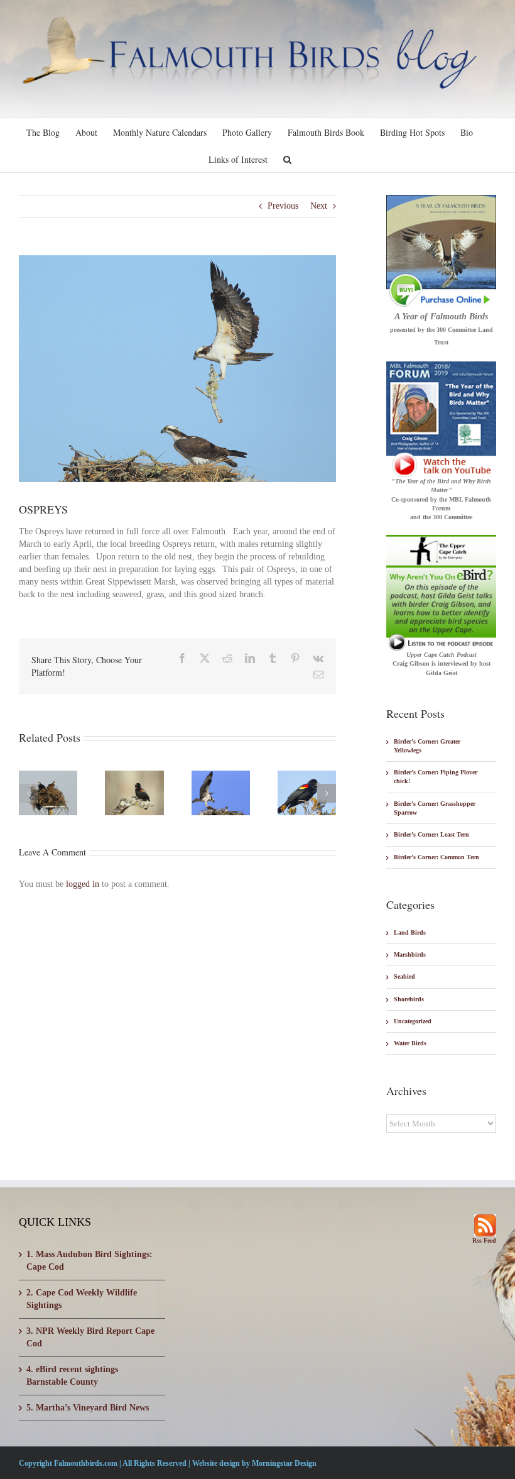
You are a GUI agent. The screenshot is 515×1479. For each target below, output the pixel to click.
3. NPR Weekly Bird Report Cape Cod (90, 1337)
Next (318, 206)
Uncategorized (412, 1021)
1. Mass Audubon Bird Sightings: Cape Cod (89, 1261)
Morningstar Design (284, 1463)
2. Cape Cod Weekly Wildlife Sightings (81, 1299)
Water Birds (410, 1043)
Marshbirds (410, 954)
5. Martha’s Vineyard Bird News (87, 1407)
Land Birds (410, 932)
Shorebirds (409, 999)
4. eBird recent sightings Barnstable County (72, 1376)
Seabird (404, 976)
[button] (287, 158)
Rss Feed (484, 1240)
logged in (82, 884)
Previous (283, 206)
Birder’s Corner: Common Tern (436, 857)
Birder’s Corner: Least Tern (431, 834)
